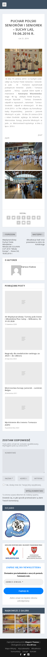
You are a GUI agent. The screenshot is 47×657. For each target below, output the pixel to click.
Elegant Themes (32, 642)
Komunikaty (15, 651)
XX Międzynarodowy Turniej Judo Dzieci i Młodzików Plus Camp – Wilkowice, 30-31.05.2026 (23, 319)
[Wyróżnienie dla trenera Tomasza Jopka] (23, 408)
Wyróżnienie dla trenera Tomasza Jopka (21, 423)
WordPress (31, 645)
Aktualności (36, 648)
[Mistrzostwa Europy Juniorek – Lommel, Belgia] (23, 373)
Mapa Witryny (10, 648)
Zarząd (25, 651)
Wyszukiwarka (23, 648)
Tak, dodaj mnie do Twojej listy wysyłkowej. (23, 485)
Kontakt (33, 651)
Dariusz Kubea (28, 266)
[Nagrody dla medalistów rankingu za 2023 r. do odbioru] (23, 339)
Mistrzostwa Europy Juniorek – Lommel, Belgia (23, 389)
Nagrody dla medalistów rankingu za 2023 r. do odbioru (22, 354)
